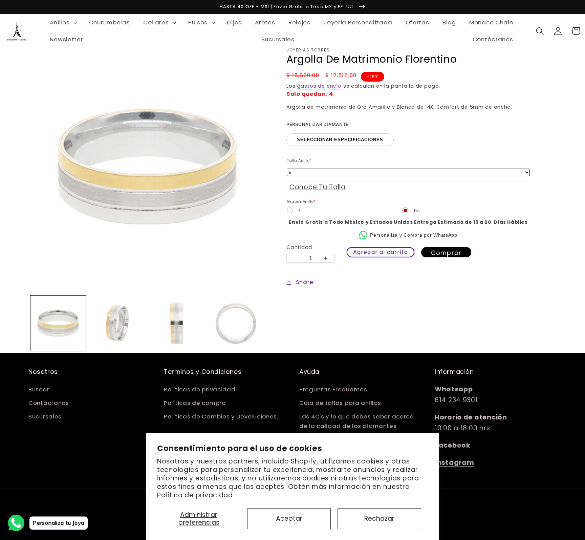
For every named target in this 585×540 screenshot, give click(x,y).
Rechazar (379, 518)
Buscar (38, 389)
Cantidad (299, 247)
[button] (63, 22)
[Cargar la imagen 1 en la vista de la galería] (58, 323)
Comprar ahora (446, 253)
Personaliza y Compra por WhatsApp (413, 235)
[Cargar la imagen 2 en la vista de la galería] (117, 323)
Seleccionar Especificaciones (340, 139)
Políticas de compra (195, 403)
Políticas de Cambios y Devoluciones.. (222, 416)
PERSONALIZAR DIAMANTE (317, 124)
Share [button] (304, 282)
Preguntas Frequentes (333, 389)
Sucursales (45, 416)
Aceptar (289, 518)
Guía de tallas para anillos (340, 403)
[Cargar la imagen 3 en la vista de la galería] (176, 323)
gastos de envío (319, 86)
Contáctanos (48, 403)
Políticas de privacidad (200, 389)
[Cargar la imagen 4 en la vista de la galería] (235, 323)
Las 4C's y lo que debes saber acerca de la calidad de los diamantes (356, 421)
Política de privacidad (195, 495)
